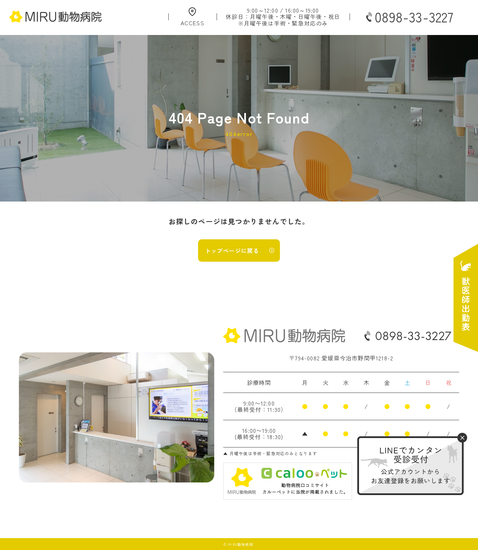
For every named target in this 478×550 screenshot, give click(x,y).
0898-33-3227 (414, 16)
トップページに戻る (232, 250)
